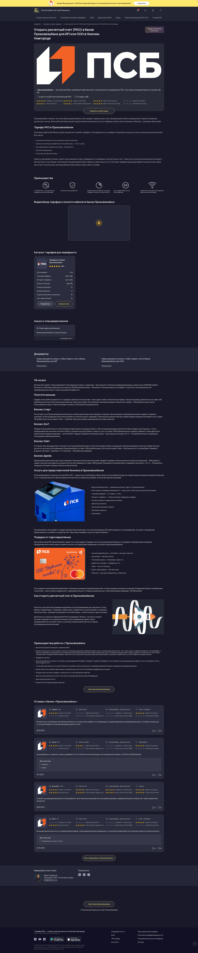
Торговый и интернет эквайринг (73, 17)
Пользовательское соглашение (150, 938)
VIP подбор (115, 938)
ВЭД (92, 17)
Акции (118, 17)
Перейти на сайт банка (99, 111)
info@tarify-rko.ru (118, 931)
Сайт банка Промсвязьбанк (99, 689)
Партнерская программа (147, 931)
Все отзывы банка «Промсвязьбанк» (99, 858)
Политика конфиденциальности (150, 935)
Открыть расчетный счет (46, 17)
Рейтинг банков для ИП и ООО (136, 17)
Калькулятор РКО (105, 17)
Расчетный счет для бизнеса (55, 10)
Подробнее (141, 3)
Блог (113, 935)
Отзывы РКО (157, 17)
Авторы (141, 942)
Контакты (115, 942)
